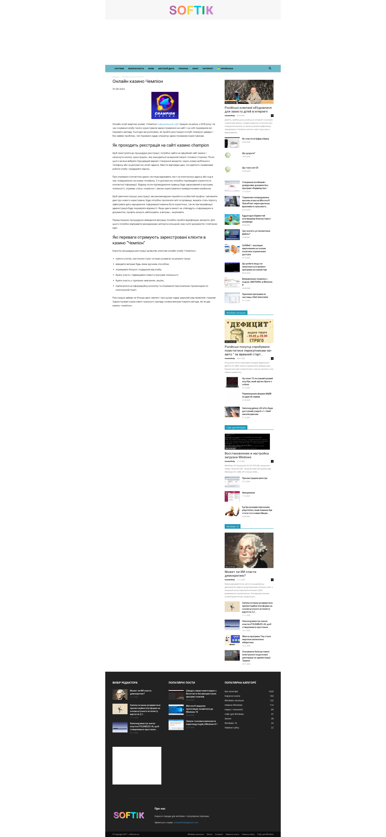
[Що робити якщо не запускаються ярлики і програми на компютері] (232, 267)
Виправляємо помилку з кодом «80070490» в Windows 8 (257, 282)
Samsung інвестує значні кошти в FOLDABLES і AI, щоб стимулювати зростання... (256, 624)
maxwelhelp (230, 115)
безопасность (136, 68)
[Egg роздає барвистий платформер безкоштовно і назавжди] (232, 219)
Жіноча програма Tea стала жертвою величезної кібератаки (256, 639)
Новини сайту (248, 834)
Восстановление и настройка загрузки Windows (247, 455)
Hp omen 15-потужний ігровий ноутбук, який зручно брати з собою (257, 381)
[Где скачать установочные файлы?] (232, 234)
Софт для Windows (265, 834)
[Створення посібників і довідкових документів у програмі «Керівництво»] (232, 186)
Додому (115, 76)
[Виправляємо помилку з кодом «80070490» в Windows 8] (232, 282)
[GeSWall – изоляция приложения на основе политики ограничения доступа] (232, 249)
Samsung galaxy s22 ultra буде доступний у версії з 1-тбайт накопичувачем (257, 411)
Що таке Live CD (250, 168)
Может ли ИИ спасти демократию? (240, 573)
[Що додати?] (228, 155)
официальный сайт (168, 124)
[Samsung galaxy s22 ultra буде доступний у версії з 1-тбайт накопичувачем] (232, 412)
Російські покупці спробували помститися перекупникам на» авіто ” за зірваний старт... (248, 350)
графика (183, 68)
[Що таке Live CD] (228, 169)
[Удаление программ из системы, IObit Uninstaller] (232, 298)
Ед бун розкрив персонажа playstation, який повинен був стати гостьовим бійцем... (257, 510)
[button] (270, 68)
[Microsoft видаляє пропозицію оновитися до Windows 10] (176, 709)
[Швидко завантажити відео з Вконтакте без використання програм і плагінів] (176, 694)
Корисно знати (232, 834)
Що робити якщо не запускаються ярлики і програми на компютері (254, 266)
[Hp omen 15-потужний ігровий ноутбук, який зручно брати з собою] (232, 382)
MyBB (151, 68)
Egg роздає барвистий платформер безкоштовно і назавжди (256, 218)
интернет (208, 68)
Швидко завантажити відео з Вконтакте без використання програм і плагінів (201, 693)
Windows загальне (196, 834)
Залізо (209, 834)
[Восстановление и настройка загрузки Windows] (249, 442)
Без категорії (231, 103)
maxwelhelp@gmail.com (186, 822)
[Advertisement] (193, 42)
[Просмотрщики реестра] (232, 482)
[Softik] (193, 10)
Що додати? (248, 153)
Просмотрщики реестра (254, 478)
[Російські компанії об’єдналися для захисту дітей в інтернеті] (249, 92)
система (119, 68)
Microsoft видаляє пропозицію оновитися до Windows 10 (199, 709)
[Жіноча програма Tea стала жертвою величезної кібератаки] (232, 640)
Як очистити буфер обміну (255, 139)
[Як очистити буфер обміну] (232, 142)
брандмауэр (248, 492)
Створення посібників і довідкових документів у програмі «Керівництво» (255, 185)
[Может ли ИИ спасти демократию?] (249, 550)
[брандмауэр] (232, 496)
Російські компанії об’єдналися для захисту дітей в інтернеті (248, 109)
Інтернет (219, 834)
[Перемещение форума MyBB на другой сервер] (232, 397)
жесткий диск (166, 68)
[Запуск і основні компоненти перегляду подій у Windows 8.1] (176, 725)
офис (195, 68)
